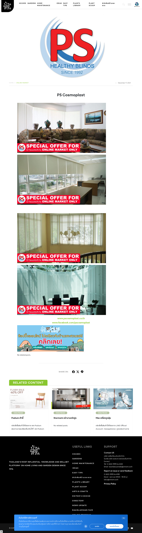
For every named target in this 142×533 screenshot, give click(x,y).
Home (11, 83)
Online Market (22, 83)
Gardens (32, 3)
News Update (79, 505)
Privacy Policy (110, 483)
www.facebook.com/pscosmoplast (71, 322)
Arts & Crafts (80, 491)
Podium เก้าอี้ (17, 418)
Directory (78, 501)
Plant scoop (92, 4)
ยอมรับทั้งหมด (114, 526)
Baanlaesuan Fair (82, 510)
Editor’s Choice (81, 496)
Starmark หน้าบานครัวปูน (65, 418)
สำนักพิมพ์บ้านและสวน (108, 4)
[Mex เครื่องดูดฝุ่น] (113, 398)
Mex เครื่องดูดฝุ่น (103, 418)
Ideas (59, 3)
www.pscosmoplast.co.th (71, 318)
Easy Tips (65, 4)
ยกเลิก (97, 526)
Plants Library (77, 4)
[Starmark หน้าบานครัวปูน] (71, 398)
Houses (22, 3)
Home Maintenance (43, 4)
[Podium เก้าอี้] (29, 398)
